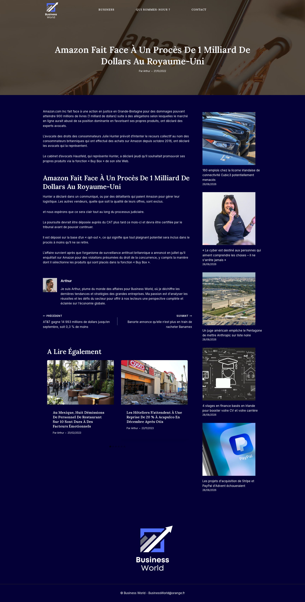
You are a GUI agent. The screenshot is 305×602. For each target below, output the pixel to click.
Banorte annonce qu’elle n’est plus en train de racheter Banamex (160, 321)
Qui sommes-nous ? (153, 9)
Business (106, 9)
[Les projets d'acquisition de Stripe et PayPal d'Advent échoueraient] (232, 449)
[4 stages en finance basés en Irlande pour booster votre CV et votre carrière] (232, 374)
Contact (199, 9)
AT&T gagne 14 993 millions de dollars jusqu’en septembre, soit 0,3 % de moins (76, 321)
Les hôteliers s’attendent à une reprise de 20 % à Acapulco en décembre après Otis (154, 417)
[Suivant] (182, 402)
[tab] (110, 446)
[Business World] (51, 10)
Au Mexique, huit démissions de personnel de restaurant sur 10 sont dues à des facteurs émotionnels (78, 419)
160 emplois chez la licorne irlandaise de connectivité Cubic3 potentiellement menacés (231, 175)
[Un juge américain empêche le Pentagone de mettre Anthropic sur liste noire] (232, 298)
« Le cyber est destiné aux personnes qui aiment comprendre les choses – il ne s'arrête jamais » (231, 255)
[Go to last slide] (52, 402)
